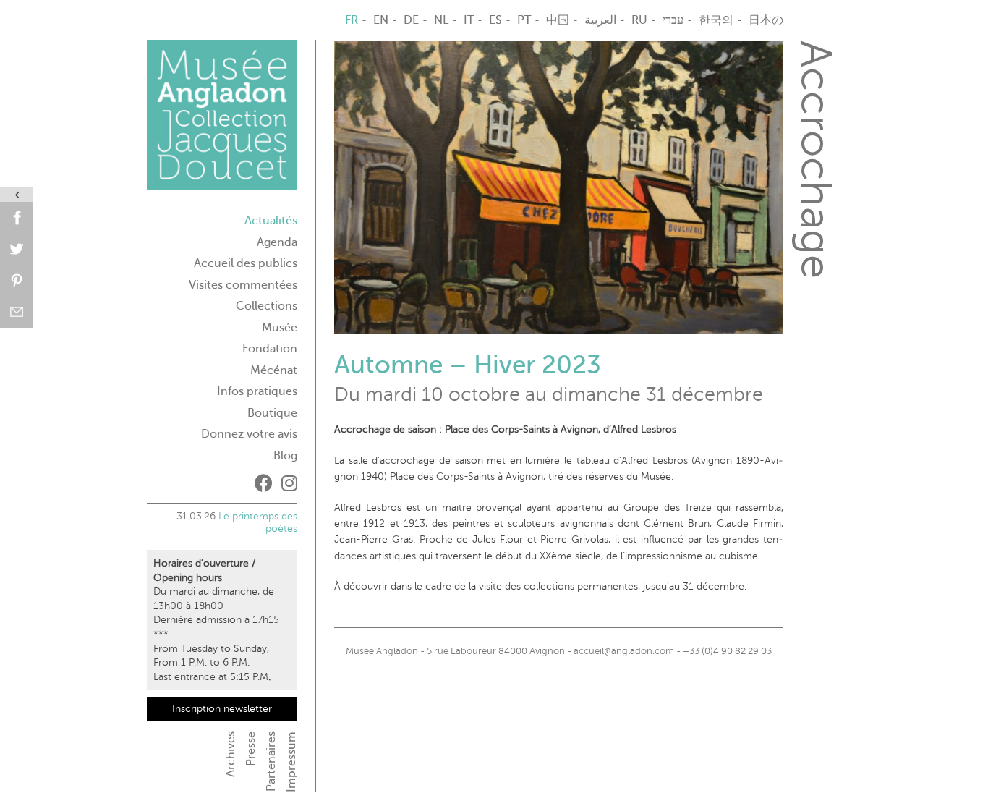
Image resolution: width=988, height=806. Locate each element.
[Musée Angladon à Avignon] (222, 121)
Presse (250, 748)
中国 (557, 20)
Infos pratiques (257, 391)
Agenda (277, 242)
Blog (285, 455)
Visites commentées (243, 285)
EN (380, 20)
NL (441, 20)
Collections (266, 306)
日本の (766, 20)
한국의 (716, 20)
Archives (230, 754)
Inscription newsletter (222, 708)
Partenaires (271, 761)
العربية (600, 20)
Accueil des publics (245, 263)
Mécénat (273, 370)
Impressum (291, 761)
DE (411, 20)
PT (524, 20)
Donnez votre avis (249, 434)
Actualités (270, 220)
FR (351, 20)
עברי (673, 20)
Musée (279, 327)
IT (469, 20)
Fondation (269, 348)
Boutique (272, 413)
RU (639, 20)
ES (495, 20)
